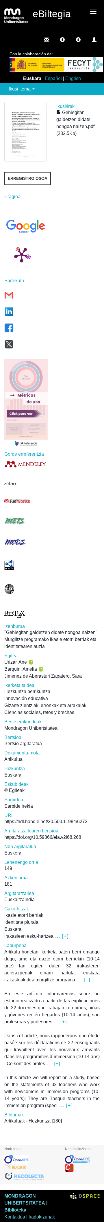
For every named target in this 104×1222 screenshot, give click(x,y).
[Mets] (26, 521)
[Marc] (26, 589)
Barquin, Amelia (20, 669)
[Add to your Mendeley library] (26, 464)
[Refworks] (26, 501)
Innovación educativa (26, 698)
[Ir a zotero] (26, 483)
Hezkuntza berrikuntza (27, 691)
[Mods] (26, 542)
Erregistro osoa (27, 178)
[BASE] (30, 1168)
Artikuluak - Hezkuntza (27, 1120)
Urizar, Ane (15, 662)
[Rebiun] (82, 1168)
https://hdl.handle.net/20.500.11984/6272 (46, 821)
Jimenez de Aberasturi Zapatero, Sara (43, 676)
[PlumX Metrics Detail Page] (21, 254)
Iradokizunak (42, 1216)
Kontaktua (14, 1216)
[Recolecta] (30, 1176)
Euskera (12, 852)
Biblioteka (15, 1209)
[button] (62, 39)
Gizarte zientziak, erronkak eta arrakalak (45, 705)
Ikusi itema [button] (20, 88)
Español (53, 78)
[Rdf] (26, 565)
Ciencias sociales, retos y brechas (39, 712)
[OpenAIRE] (30, 1159)
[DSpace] (85, 1196)
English (73, 78)
